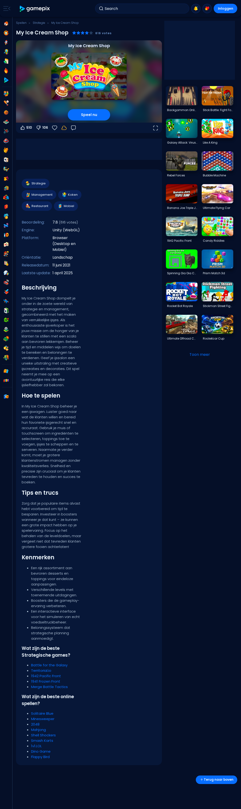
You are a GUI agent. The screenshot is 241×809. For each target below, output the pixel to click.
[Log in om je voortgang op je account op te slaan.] (64, 128)
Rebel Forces (176, 175)
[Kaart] (6, 159)
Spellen (21, 23)
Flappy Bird (40, 756)
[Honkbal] (6, 103)
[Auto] (6, 140)
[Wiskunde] (6, 263)
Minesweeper (42, 718)
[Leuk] (6, 216)
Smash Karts (42, 740)
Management (42, 194)
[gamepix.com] (35, 8)
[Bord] (6, 122)
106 (45, 127)
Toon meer (199, 354)
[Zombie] (6, 357)
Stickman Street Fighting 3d (218, 306)
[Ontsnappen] (6, 188)
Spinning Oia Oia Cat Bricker (182, 273)
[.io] (6, 235)
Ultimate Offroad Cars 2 (182, 338)
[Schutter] (6, 301)
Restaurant (40, 206)
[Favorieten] (207, 8)
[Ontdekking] (6, 52)
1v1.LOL (36, 745)
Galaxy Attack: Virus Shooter (182, 143)
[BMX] (6, 131)
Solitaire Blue (42, 713)
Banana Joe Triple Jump (182, 208)
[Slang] (6, 320)
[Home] (6, 23)
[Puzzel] (6, 273)
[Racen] (6, 282)
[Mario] (6, 254)
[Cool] (6, 169)
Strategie (39, 23)
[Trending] (6, 70)
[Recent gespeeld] (6, 33)
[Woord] (6, 348)
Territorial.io (41, 670)
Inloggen (225, 8)
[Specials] (6, 80)
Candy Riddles (214, 241)
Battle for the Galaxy (49, 665)
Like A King (210, 143)
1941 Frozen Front (45, 681)
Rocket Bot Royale (180, 306)
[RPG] (6, 291)
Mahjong (38, 729)
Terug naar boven (218, 779)
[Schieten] (6, 225)
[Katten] (6, 150)
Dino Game (41, 751)
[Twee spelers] (6, 93)
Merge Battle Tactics (49, 686)
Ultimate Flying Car (216, 208)
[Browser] (6, 207)
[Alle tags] (6, 371)
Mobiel (69, 206)
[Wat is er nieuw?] (196, 8)
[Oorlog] (6, 339)
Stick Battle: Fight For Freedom (218, 110)
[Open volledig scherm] (155, 128)
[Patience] (6, 310)
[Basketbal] (6, 112)
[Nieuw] (6, 61)
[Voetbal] (6, 329)
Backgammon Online (182, 110)
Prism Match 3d (214, 273)
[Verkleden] (6, 178)
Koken (73, 194)
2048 (35, 724)
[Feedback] (73, 128)
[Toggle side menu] (6, 8)
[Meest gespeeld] (6, 42)
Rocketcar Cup (213, 338)
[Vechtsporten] (6, 197)
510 (29, 127)
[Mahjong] (6, 244)
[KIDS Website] (6, 380)
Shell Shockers (43, 735)
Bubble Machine (214, 175)
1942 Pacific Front (46, 675)
